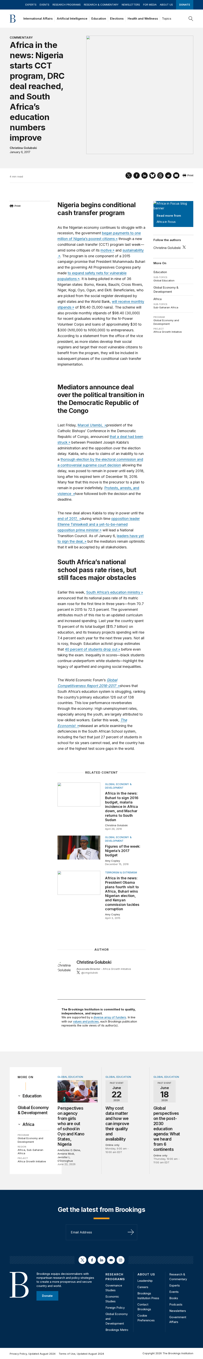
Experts (30, 4)
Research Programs (67, 4)
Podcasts (175, 1304)
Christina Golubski (23, 148)
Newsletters (131, 4)
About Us (166, 4)
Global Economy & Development (165, 289)
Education (98, 18)
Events (44, 4)
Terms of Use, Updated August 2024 (81, 1353)
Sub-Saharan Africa (165, 307)
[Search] (191, 18)
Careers (142, 1287)
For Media (150, 4)
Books (173, 1298)
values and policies (86, 1021)
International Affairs (38, 18)
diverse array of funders (109, 1017)
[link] (31, 1096)
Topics (166, 18)
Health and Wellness (143, 18)
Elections (117, 18)
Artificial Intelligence (72, 18)
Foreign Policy (115, 1307)
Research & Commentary (101, 4)
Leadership (145, 1281)
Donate (184, 4)
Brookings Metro (116, 1330)
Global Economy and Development (166, 322)
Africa (157, 299)
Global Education (163, 280)
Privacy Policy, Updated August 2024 (33, 1353)
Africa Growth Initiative (167, 331)
